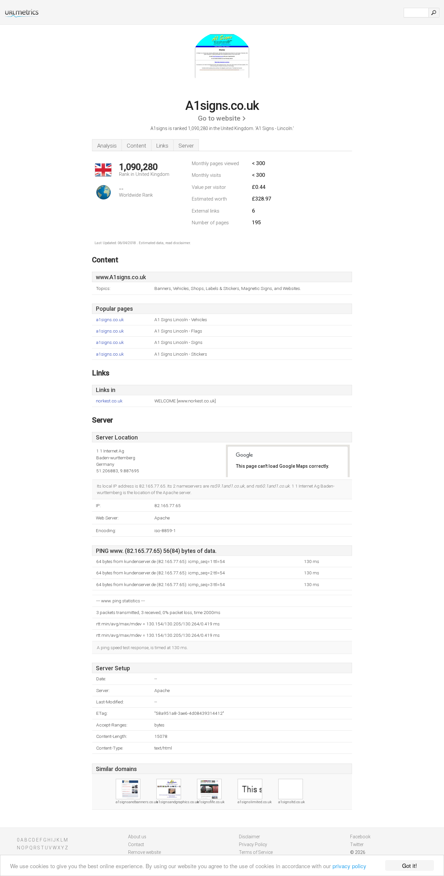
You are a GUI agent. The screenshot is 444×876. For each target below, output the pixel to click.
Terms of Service (256, 852)
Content (136, 145)
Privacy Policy (253, 844)
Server (186, 145)
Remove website (144, 852)
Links (162, 145)
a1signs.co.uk (110, 319)
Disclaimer (249, 836)
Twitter (357, 844)
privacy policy (349, 866)
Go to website (219, 118)
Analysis (107, 145)
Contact (136, 844)
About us (137, 836)
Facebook (360, 836)
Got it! (409, 865)
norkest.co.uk (109, 401)
